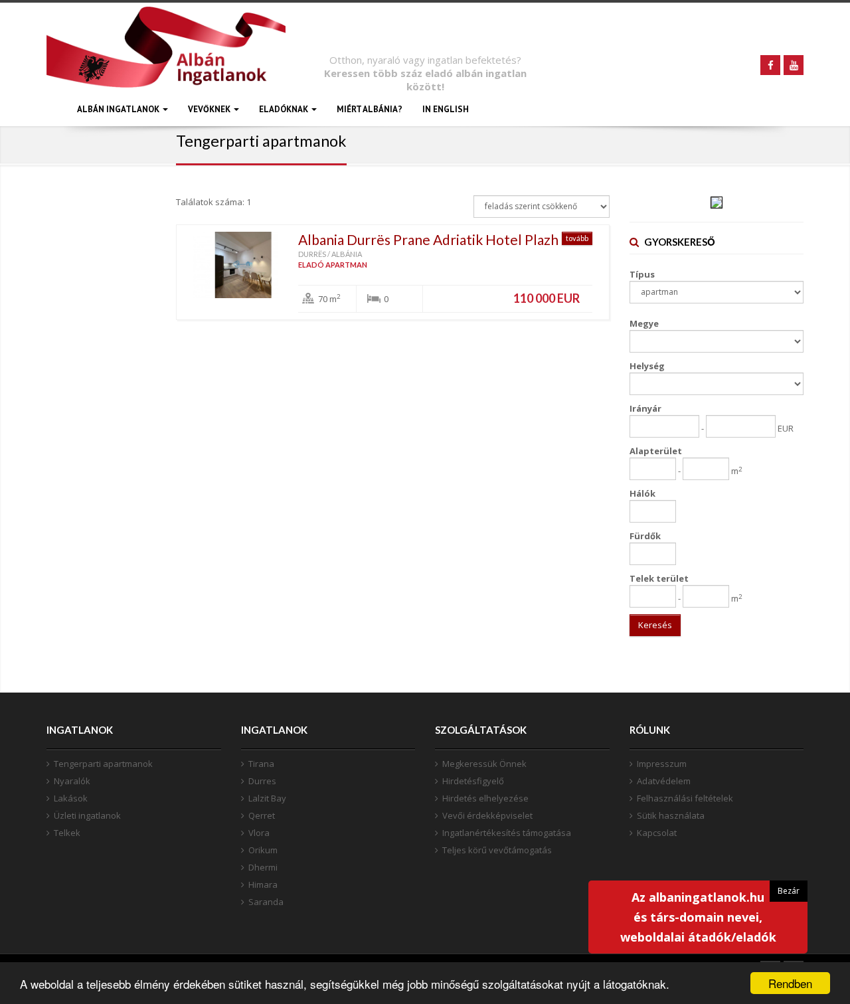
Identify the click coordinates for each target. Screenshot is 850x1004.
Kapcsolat (657, 833)
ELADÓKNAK (284, 109)
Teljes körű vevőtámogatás (497, 850)
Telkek (67, 833)
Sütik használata (671, 815)
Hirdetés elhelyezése (485, 798)
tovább (577, 238)
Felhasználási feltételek (685, 798)
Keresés (655, 625)
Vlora (259, 833)
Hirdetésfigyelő (473, 781)
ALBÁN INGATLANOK (119, 109)
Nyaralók (72, 781)
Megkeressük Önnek (484, 764)
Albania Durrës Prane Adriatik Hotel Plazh (428, 239)
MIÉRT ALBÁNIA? (369, 109)
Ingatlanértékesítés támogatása (506, 833)
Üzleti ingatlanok (87, 815)
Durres (262, 781)
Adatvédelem (664, 781)
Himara (263, 884)
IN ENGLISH (445, 109)
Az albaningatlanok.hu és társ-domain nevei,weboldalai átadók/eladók (698, 917)
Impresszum (662, 764)
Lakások (71, 798)
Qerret (261, 815)
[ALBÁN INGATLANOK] (166, 65)
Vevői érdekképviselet (487, 815)
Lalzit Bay (267, 798)
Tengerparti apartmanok (103, 764)
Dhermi (263, 867)
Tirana (261, 764)
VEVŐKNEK (210, 109)
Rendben (790, 983)
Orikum (263, 850)
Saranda (266, 902)
